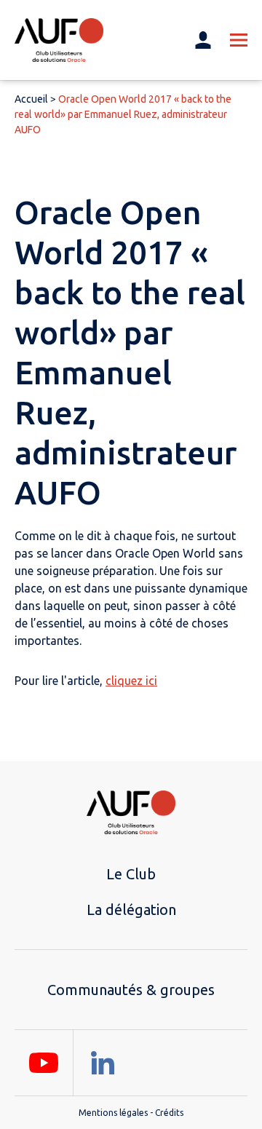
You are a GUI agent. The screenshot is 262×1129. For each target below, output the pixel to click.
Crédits (169, 1112)
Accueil (31, 99)
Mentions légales (113, 1112)
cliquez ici (131, 680)
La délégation (131, 909)
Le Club (131, 873)
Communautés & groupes (131, 989)
